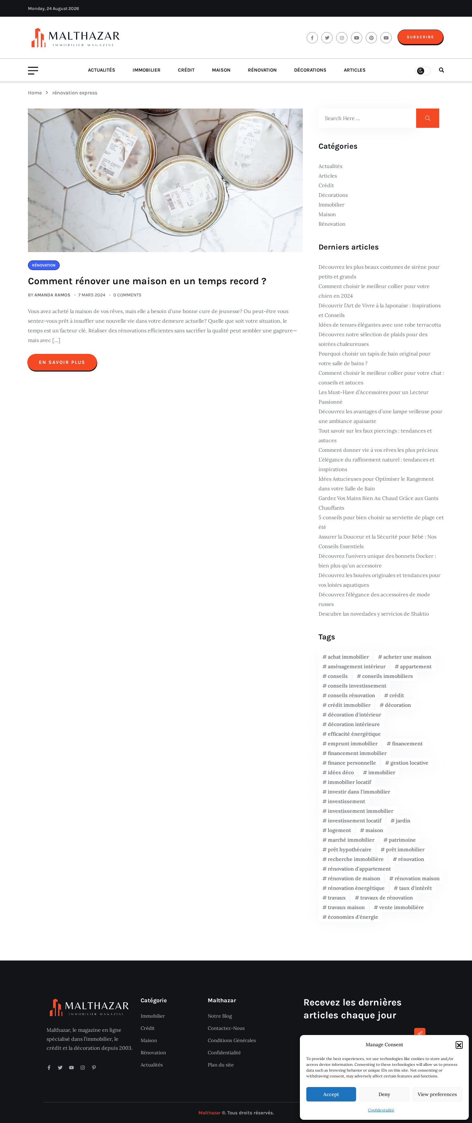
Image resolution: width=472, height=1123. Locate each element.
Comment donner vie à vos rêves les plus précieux (378, 450)
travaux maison (346, 907)
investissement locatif (354, 820)
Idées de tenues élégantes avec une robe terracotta (380, 324)
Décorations (310, 70)
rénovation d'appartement (359, 868)
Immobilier (147, 70)
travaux (337, 897)
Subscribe (420, 37)
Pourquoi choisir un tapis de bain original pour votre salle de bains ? (375, 358)
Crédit (186, 70)
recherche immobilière (356, 859)
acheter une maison (407, 657)
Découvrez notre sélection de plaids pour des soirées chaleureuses (373, 339)
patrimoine (402, 840)
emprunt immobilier (353, 743)
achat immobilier (348, 657)
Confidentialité (381, 1110)
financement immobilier (357, 753)
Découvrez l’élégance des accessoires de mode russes (374, 599)
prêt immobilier (405, 849)
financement (407, 743)
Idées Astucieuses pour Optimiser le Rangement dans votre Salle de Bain (376, 484)
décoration (398, 705)
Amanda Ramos (52, 295)
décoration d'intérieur (354, 714)
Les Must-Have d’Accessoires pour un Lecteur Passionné (374, 397)
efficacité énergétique (354, 734)
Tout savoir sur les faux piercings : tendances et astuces (375, 435)
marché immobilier (351, 840)
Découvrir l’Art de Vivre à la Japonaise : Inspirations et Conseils (380, 310)
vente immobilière (401, 907)
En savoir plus (62, 362)
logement (339, 830)
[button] (459, 1044)
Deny (384, 1094)
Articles (355, 70)
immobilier (381, 772)
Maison (221, 70)
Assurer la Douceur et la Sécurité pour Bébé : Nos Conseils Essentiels (377, 541)
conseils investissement (357, 685)
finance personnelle (352, 762)
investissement (346, 801)
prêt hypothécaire (349, 849)
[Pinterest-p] (94, 1067)
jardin (403, 820)
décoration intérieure (354, 724)
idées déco (341, 772)
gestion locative (409, 762)
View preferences (437, 1094)
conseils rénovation (351, 695)
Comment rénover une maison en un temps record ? (147, 281)
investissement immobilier (360, 811)
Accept (331, 1094)
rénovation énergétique (356, 888)
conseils (338, 676)
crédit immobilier (349, 705)
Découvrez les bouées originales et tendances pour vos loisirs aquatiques (380, 580)
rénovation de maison (354, 878)
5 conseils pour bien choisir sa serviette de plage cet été (381, 522)
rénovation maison (417, 878)
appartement (416, 666)
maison (374, 830)
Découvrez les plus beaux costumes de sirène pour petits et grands (379, 272)
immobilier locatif (349, 782)
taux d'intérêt (415, 888)
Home (36, 93)
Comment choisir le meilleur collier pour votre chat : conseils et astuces (381, 378)
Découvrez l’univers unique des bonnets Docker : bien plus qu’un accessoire (377, 561)
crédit (396, 695)
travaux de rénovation (386, 897)
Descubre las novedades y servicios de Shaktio (374, 613)
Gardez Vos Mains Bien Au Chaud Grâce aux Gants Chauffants (378, 503)
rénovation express (74, 93)
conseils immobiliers (387, 676)
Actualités (101, 70)
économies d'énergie (353, 917)
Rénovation (262, 70)
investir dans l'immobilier (359, 791)
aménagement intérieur (357, 666)
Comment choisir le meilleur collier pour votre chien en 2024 (374, 291)
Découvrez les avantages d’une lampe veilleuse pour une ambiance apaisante (380, 416)
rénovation (411, 859)
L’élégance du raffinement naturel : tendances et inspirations (376, 464)
